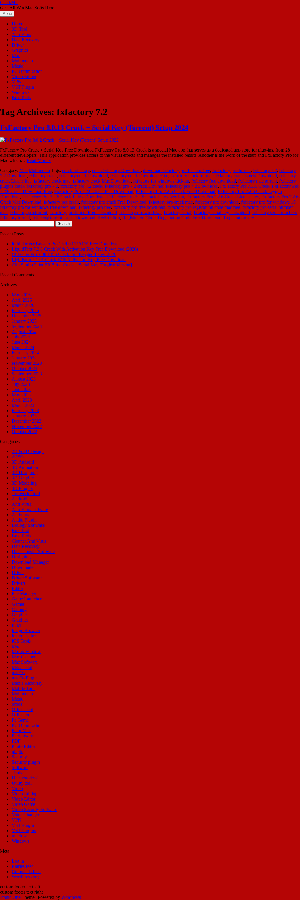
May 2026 (21, 294)
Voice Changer (25, 814)
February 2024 (25, 352)
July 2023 (21, 384)
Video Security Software (34, 809)
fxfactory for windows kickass (161, 180)
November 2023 (27, 363)
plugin (17, 751)
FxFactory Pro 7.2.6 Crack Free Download (175, 191)
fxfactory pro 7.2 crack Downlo (134, 186)
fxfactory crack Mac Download (102, 180)
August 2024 (24, 331)
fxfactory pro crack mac (171, 201)
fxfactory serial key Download (222, 212)
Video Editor (23, 798)
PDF (16, 741)
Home (17, 23)
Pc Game (20, 719)
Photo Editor (23, 746)
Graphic (19, 614)
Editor (17, 588)
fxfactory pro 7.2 (42, 186)
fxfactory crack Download (83, 175)
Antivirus (20, 514)
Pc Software (23, 735)
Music (17, 65)
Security (19, 756)
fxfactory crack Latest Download (246, 175)
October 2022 (24, 431)
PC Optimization (27, 71)
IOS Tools (21, 641)
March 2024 (23, 347)
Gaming (19, 609)
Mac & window (26, 651)
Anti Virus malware (30, 509)
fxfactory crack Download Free (139, 175)
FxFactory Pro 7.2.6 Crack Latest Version (145, 196)
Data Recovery (26, 39)
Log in (18, 860)
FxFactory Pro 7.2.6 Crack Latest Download (63, 196)
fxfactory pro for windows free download (38, 207)
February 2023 (25, 410)
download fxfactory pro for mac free (176, 170)
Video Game (23, 804)
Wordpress (71, 897)
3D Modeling (24, 483)
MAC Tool (22, 667)
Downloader (23, 567)
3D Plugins (22, 488)
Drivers (18, 583)
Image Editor (24, 635)
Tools (17, 772)
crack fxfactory (76, 170)
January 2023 (24, 415)
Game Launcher (27, 598)
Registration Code (139, 217)
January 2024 (24, 357)
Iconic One (10, 897)
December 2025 (26, 315)
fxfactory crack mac (52, 180)
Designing (21, 556)
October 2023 (24, 368)
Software (20, 767)
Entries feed (23, 866)
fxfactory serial (177, 212)
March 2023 (23, 405)
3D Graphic (23, 477)
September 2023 (27, 373)
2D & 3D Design (28, 451)
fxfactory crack (43, 175)
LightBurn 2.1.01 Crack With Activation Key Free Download (69, 259)
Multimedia (22, 60)
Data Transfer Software (33, 551)
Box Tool (20, 530)
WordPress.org (25, 876)
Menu (7, 13)
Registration (109, 217)
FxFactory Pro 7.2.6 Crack (245, 186)
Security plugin (26, 762)
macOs (18, 672)
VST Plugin (23, 87)
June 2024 (21, 342)
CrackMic (9, 2)
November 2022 (27, 426)
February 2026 (25, 310)
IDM (16, 625)
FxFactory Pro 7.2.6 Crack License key (222, 196)
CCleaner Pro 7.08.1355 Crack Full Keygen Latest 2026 (64, 254)
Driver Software (27, 577)
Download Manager (30, 562)
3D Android (23, 462)
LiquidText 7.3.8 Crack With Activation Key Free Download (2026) (75, 249)
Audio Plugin (24, 519)
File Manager (24, 593)
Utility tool (22, 783)
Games (18, 604)
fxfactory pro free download (139, 207)
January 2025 (24, 321)
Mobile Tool (23, 688)
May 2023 (21, 394)
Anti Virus (21, 34)
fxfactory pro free (95, 207)
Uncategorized (25, 777)
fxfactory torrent (15, 217)
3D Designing (25, 472)
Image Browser (26, 630)
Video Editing (25, 76)
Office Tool (22, 709)
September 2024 (27, 326)
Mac (16, 55)
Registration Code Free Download (189, 217)
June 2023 (21, 389)
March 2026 (23, 305)
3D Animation (25, 467)
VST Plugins (24, 830)
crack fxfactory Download (116, 170)
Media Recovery (27, 683)
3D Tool (19, 29)
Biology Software (28, 525)
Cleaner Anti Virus (29, 540)
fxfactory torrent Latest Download (63, 217)
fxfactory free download (213, 180)
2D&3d (19, 456)
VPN (16, 81)
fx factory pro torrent (231, 170)
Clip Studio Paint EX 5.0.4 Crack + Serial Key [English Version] (72, 264)
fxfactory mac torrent (257, 180)
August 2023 (24, 378)
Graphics (20, 50)
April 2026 (22, 299)
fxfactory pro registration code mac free (204, 207)
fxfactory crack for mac (192, 175)
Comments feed (26, 871)
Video (17, 788)
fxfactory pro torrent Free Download (83, 212)
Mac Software (25, 662)
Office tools (22, 714)
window (19, 835)
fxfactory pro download (217, 201)
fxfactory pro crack (61, 201)
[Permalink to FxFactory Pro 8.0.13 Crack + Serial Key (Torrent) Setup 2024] (59, 139)
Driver (18, 44)
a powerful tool (26, 493)
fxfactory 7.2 (265, 170)
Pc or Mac (21, 730)
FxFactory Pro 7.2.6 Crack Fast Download (93, 191)
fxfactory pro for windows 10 (268, 201)
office (17, 704)
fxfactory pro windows (140, 212)
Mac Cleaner (23, 656)
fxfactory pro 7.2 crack (81, 186)
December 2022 (26, 421)
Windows (20, 92)
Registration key (239, 217)
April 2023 (22, 399)
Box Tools (21, 97)
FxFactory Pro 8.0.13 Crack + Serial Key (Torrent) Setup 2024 (94, 127)
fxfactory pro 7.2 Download (192, 186)
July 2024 (21, 336)
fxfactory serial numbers (274, 212)
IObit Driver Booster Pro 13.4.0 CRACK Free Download (65, 243)
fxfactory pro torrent (28, 212)
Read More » (39, 160)
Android (19, 498)
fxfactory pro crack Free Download (113, 201)
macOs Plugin (25, 677)
